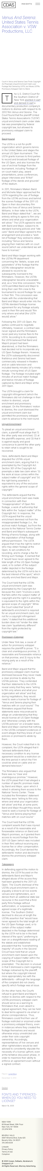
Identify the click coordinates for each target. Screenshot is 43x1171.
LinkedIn (5, 1147)
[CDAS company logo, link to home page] (9, 5)
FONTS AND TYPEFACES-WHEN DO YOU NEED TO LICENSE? (19, 1098)
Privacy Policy (7, 1149)
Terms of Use (7, 1152)
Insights (26, 4)
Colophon (6, 1154)
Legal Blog (12, 1074)
